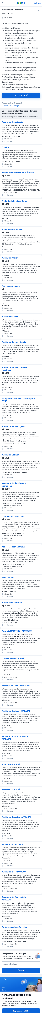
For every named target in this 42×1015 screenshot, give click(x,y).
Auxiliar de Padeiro (10, 258)
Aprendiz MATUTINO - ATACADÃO (17, 631)
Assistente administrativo (13, 547)
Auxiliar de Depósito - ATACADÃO (16, 817)
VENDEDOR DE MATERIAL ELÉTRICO (18, 173)
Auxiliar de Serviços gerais (14, 426)
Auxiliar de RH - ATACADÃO (14, 872)
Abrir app (37, 3)
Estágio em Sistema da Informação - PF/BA (18, 399)
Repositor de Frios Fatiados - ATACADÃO (15, 737)
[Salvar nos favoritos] (38, 10)
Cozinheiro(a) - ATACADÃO (13, 658)
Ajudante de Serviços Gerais (14, 201)
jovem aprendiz (8, 577)
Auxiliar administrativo (12, 603)
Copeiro (5, 147)
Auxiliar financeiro (10, 317)
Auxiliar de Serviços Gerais (14, 342)
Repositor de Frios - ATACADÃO (16, 686)
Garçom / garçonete (11, 286)
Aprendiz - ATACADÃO (11, 764)
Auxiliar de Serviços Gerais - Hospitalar (14, 368)
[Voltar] (3, 3)
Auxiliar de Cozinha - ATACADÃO (16, 711)
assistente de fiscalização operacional (14, 484)
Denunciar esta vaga (11, 106)
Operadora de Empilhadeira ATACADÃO (14, 898)
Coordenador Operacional (13, 516)
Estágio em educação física (14, 927)
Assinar (21, 970)
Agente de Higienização (12, 122)
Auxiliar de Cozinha (10, 455)
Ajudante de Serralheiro (12, 229)
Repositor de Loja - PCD (12, 844)
